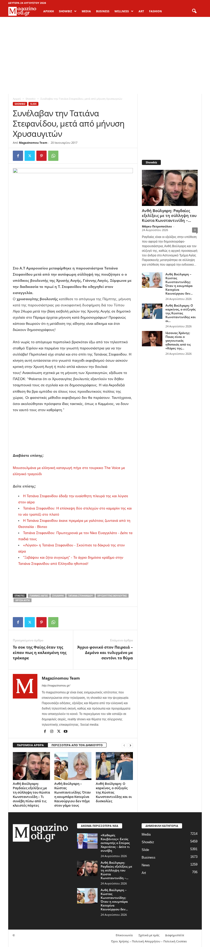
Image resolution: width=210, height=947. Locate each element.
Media (146, 834)
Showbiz (31, 98)
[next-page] (130, 745)
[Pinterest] (41, 156)
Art (144, 873)
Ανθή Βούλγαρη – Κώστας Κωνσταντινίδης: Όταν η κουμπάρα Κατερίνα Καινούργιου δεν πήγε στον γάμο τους (72, 794)
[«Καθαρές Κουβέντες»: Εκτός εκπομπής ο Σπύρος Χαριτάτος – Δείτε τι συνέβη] (87, 841)
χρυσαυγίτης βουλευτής (112, 595)
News (146, 865)
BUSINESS (102, 11)
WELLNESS (121, 11)
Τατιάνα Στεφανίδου (80, 595)
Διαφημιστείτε (174, 935)
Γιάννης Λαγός (39, 595)
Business (148, 857)
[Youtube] (65, 732)
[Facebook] (18, 156)
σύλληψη (58, 595)
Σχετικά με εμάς (149, 935)
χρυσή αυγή (22, 600)
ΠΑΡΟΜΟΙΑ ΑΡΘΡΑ (30, 745)
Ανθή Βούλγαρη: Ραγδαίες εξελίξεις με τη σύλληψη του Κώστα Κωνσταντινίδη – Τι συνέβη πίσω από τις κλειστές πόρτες (31, 794)
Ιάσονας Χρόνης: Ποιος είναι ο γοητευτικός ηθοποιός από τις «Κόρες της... (178, 340)
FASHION (155, 11)
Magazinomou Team (33, 142)
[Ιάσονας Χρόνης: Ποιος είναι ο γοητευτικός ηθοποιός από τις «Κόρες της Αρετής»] (152, 338)
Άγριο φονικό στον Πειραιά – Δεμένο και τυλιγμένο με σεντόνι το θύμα (105, 652)
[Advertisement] (105, 55)
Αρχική (48, 11)
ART (141, 11)
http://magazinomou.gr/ (56, 685)
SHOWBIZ (65, 11)
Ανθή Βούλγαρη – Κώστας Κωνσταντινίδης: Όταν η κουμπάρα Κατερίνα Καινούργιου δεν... (179, 284)
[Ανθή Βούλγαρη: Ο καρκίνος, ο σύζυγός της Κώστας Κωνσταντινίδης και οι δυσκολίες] (114, 766)
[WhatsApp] (53, 156)
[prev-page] (124, 745)
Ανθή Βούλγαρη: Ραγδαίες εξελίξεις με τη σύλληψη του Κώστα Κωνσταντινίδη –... (169, 215)
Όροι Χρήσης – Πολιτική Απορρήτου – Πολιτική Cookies (149, 941)
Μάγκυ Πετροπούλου (157, 226)
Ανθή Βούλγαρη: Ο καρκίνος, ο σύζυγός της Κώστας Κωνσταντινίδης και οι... (180, 313)
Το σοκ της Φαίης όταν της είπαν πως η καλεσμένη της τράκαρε (39, 652)
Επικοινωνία (124, 935)
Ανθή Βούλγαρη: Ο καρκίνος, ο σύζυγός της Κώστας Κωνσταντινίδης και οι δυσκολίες (114, 792)
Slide (33, 104)
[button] (194, 11)
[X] (30, 156)
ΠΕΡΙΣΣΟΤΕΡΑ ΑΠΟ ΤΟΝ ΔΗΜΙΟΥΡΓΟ (77, 745)
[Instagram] (52, 732)
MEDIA (86, 11)
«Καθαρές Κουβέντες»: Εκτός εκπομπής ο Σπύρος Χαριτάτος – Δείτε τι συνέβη (115, 843)
